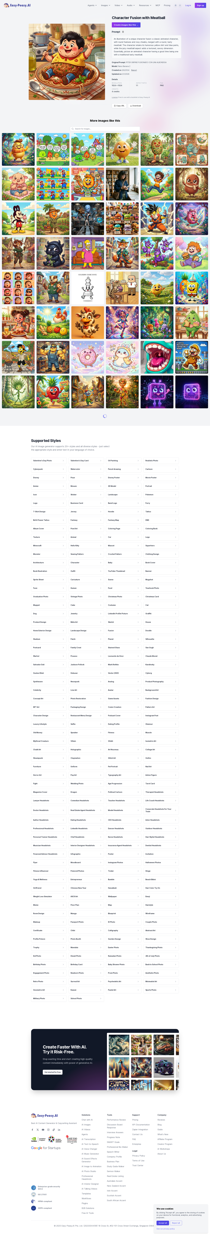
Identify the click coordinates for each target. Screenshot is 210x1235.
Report (134, 70)
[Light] (180, 5)
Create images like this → (126, 25)
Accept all (163, 1223)
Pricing (167, 5)
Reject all (176, 1223)
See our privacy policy (166, 1229)
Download (136, 106)
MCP (158, 5)
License (115, 97)
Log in (188, 5)
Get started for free (52, 1211)
